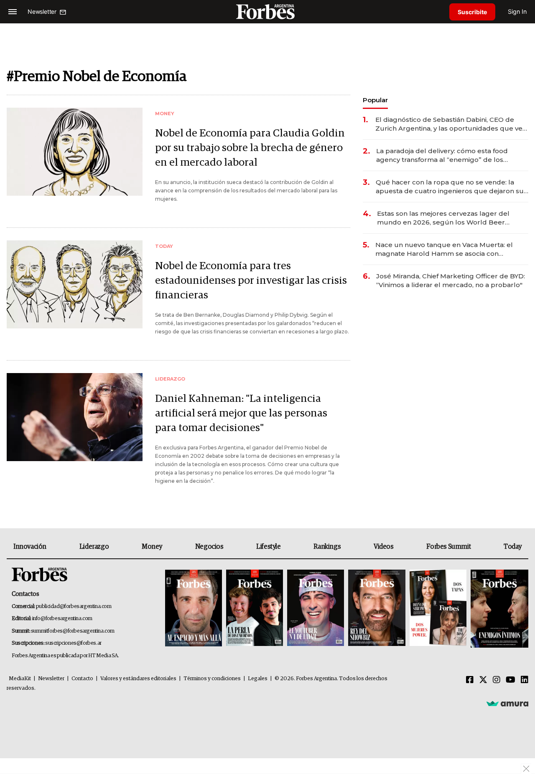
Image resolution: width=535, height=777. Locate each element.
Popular (375, 100)
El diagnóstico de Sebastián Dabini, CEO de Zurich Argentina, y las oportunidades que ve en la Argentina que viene (448, 124)
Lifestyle (268, 546)
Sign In (517, 11)
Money (152, 546)
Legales (258, 678)
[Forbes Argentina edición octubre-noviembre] (438, 609)
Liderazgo (94, 546)
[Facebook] (470, 680)
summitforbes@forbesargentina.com (73, 631)
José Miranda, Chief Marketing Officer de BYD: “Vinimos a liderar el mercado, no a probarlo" (450, 280)
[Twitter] (483, 680)
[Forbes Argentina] (267, 11)
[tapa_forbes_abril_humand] (254, 609)
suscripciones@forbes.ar (73, 643)
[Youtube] (510, 680)
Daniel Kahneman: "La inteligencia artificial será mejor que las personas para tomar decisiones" (241, 413)
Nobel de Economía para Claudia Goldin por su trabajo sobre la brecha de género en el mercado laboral (250, 148)
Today (513, 546)
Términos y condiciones (212, 678)
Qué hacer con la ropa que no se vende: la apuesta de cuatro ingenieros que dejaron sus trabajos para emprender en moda (451, 186)
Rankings (327, 546)
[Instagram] (496, 680)
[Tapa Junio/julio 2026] (193, 609)
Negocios (209, 546)
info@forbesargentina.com (62, 618)
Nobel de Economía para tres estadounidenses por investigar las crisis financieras (251, 280)
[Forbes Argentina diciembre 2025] (376, 609)
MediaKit (20, 678)
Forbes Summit (448, 546)
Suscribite (472, 11)
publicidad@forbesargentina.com (74, 606)
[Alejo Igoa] (315, 609)
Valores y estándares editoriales (138, 678)
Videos (384, 546)
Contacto (82, 678)
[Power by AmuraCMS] (507, 703)
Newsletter (51, 678)
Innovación (29, 546)
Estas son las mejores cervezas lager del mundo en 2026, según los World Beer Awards (443, 218)
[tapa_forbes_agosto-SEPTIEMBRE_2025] (498, 609)
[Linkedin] (524, 680)
